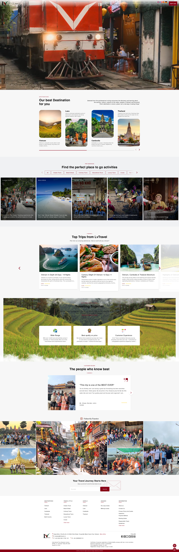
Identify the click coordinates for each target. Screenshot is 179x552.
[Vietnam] (50, 123)
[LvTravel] (5, 3)
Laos (67, 111)
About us (121, 505)
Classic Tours (57, 172)
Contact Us (153, 2)
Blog (158, 5)
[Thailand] (129, 132)
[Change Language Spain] (163, 2)
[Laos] (76, 132)
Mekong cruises (105, 508)
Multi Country (48, 517)
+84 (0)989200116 (78, 538)
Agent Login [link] (173, 3)
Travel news (139, 2)
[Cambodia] (103, 123)
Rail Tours (132, 172)
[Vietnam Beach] (125, 434)
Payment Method (123, 515)
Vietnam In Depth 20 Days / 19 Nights (55, 275)
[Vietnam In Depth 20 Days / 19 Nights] (58, 258)
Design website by (95, 550)
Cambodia (96, 140)
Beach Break (70, 172)
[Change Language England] (158, 2)
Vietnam (42, 140)
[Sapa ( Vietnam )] (125, 461)
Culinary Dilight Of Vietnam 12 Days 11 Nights (97, 276)
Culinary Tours (83, 172)
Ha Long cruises (105, 505)
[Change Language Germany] (166, 2)
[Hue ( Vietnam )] (71, 448)
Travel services (130, 2)
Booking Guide (123, 518)
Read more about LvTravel (89, 315)
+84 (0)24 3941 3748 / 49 (62, 538)
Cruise (122, 172)
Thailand (121, 111)
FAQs (146, 2)
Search (13, 3)
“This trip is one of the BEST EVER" (97, 384)
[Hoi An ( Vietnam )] (18, 434)
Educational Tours (97, 172)
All (47, 172)
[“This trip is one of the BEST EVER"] (61, 392)
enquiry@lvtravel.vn (60, 536)
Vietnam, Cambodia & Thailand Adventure (138, 275)
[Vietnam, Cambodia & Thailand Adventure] (139, 258)
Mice (148, 5)
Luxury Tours (112, 172)
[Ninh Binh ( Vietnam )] (161, 448)
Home (109, 5)
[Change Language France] (161, 2)
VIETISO (101, 550)
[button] (139, 149)
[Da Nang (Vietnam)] (18, 461)
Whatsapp (174, 549)
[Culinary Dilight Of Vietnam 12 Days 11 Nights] (99, 258)
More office (103, 534)
